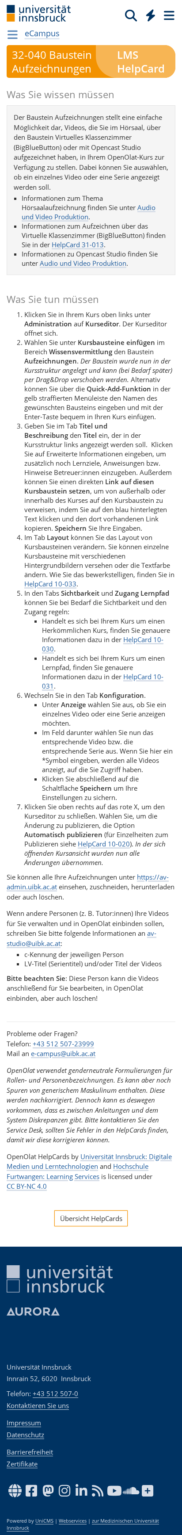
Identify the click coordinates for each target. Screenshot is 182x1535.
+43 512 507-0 (55, 1393)
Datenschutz (25, 1434)
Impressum (24, 1422)
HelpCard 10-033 (50, 583)
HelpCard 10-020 (104, 843)
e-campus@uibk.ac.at (63, 1053)
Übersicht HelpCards (91, 1218)
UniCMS (44, 1521)
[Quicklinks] (151, 15)
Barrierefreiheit (30, 1451)
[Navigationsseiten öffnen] (12, 34)
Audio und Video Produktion (83, 263)
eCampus (42, 33)
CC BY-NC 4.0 (27, 1186)
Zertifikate (22, 1463)
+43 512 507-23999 (63, 1043)
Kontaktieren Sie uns (38, 1405)
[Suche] (131, 15)
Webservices (73, 1521)
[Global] (148, 14)
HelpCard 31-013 (78, 244)
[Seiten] (168, 15)
